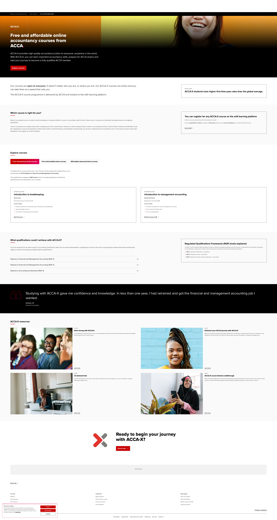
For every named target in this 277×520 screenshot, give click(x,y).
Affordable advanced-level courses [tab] (84, 161)
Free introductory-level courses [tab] (25, 161)
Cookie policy (18, 512)
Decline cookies (48, 510)
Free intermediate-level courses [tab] (54, 161)
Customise (48, 514)
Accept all (48, 506)
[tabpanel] (138, 196)
